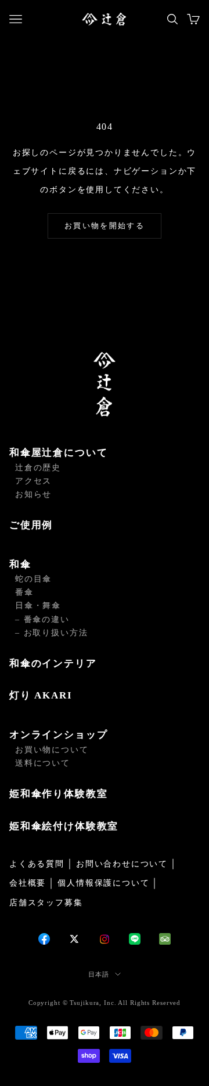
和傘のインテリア (53, 663)
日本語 (98, 974)
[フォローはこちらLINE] (134, 939)
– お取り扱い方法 (51, 632)
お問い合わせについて (122, 864)
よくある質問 (36, 864)
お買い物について (52, 749)
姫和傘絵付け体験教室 (63, 826)
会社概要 (27, 883)
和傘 (20, 564)
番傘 (24, 592)
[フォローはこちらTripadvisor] (165, 939)
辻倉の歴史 (38, 467)
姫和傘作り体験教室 (58, 793)
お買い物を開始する (104, 225)
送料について (42, 763)
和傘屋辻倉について (58, 452)
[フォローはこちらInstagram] (104, 939)
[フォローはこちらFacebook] (44, 939)
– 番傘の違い (42, 619)
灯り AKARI (41, 695)
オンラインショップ (58, 734)
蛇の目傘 (33, 579)
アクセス (33, 481)
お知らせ (33, 494)
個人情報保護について (103, 883)
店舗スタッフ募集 (46, 902)
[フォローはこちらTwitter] (74, 939)
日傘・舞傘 (38, 605)
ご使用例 (31, 525)
